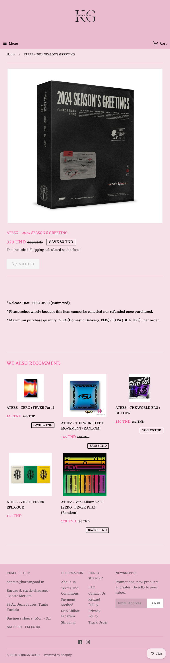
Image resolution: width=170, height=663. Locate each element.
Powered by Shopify (58, 655)
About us (68, 582)
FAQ (91, 587)
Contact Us (97, 593)
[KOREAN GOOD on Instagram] (88, 643)
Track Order (98, 622)
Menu (13, 43)
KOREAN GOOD (29, 655)
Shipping (36, 250)
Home (11, 54)
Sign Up (155, 603)
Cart (163, 43)
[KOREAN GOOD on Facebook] (80, 643)
